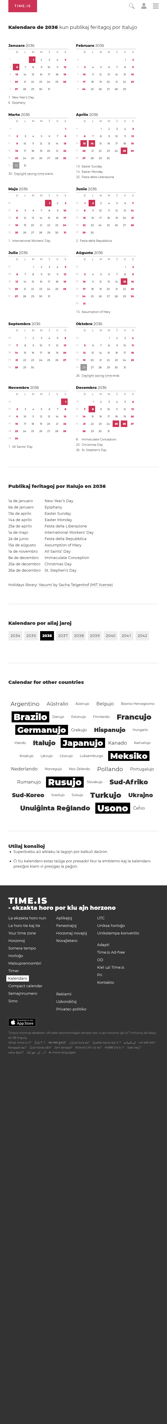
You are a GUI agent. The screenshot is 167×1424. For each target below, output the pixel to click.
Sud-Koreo (28, 795)
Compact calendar (25, 986)
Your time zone (22, 933)
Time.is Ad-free (111, 952)
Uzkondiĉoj (66, 1001)
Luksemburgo (91, 756)
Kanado (117, 743)
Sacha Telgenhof (74, 585)
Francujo (134, 716)
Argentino (25, 703)
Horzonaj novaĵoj (71, 933)
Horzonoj (16, 941)
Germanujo (41, 730)
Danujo (58, 717)
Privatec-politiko (71, 1009)
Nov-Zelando (79, 769)
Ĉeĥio (139, 808)
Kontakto (105, 982)
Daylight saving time (29, 174)
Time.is (22, 6)
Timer (13, 971)
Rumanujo (29, 782)
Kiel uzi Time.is (110, 967)
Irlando (20, 743)
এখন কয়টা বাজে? (147, 1042)
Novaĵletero (66, 941)
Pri (99, 975)
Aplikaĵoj (64, 918)
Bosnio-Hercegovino (137, 704)
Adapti (103, 945)
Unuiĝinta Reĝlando (55, 808)
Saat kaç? (134, 1047)
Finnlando (101, 717)
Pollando (110, 769)
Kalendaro (17, 978)
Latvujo (47, 756)
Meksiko (128, 756)
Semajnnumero (22, 993)
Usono (112, 808)
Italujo (129, 27)
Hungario (140, 730)
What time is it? (19, 1042)
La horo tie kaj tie (24, 925)
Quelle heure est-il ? (106, 1042)
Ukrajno (140, 795)
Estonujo (78, 717)
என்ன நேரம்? (16, 1052)
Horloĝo (15, 956)
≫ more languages (62, 1052)
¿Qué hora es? (79, 1042)
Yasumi (45, 585)
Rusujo (65, 782)
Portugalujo (142, 769)
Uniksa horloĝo (111, 925)
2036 (30, 45)
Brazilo (30, 716)
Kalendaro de (72, 27)
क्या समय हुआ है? (57, 1042)
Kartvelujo (142, 743)
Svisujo (77, 795)
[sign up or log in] (143, 8)
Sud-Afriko (129, 782)
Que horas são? (40, 1047)
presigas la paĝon (60, 866)
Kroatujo (26, 756)
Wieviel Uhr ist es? (88, 1047)
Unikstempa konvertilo (118, 933)
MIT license (101, 585)
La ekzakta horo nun (27, 918)
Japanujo (83, 743)
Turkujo (105, 795)
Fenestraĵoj (66, 925)
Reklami (63, 994)
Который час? (17, 1047)
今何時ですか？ (114, 1047)
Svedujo (58, 795)
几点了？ (40, 1042)
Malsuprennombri (24, 963)
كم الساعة (130, 1042)
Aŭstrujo (82, 704)
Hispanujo (109, 729)
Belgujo (105, 703)
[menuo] (156, 6)
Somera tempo (22, 948)
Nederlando (24, 769)
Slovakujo (94, 782)
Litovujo (66, 756)
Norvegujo (53, 769)
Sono (13, 1001)
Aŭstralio (57, 704)
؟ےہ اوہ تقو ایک (36, 1052)
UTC (101, 918)
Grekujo (79, 729)
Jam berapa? (63, 1047)
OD (100, 960)
